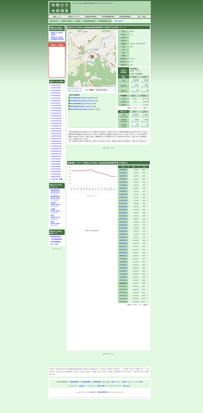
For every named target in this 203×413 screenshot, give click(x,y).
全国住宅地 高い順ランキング (55, 217)
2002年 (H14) (123, 243)
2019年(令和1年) (56, 103)
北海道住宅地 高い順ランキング (55, 204)
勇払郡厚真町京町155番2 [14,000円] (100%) (83, 98)
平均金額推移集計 (108, 16)
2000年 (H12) (123, 249)
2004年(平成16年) (56, 141)
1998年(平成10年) (56, 156)
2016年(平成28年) (56, 111)
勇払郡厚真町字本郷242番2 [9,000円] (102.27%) (84, 109)
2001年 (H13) (123, 246)
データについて (90, 386)
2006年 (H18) (123, 231)
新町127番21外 (119, 21)
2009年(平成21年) (56, 128)
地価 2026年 (54, 21)
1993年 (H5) (123, 271)
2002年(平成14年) (56, 146)
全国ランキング (115, 382)
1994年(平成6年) (56, 166)
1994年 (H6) (123, 268)
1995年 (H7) (123, 265)
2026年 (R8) (123, 170)
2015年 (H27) (123, 203)
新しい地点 (142, 16)
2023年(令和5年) (56, 93)
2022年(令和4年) (56, 95)
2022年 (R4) (123, 182)
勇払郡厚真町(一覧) (104, 21)
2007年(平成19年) (56, 133)
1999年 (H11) (123, 252)
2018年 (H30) (123, 194)
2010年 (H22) (123, 219)
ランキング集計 (138, 382)
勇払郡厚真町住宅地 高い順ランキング (55, 192)
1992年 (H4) (123, 274)
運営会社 (81, 386)
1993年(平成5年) (56, 169)
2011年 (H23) (123, 216)
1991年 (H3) (123, 277)
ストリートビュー (75, 90)
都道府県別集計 (91, 16)
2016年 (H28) (123, 200)
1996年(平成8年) (56, 161)
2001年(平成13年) (56, 149)
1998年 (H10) (123, 255)
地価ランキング (74, 16)
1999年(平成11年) (56, 154)
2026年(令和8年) (56, 85)
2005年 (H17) (123, 234)
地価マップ (57, 16)
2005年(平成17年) (56, 138)
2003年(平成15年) (56, 144)
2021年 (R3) (123, 185)
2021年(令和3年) (56, 98)
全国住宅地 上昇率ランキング (55, 223)
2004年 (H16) (123, 237)
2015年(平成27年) (56, 113)
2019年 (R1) (123, 191)
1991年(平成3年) (56, 174)
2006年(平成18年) (56, 136)
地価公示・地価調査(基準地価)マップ (101, 392)
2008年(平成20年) (56, 131)
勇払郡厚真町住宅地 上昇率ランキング (55, 198)
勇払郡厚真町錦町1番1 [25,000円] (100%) (82, 103)
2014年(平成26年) (56, 116)
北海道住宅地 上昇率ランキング (55, 211)
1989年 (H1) (123, 283)
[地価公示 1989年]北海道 (57, 34)
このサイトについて (115, 386)
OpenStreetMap (112, 86)
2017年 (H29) (123, 197)
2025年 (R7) (123, 173)
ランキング (135, 82)
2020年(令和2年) (56, 100)
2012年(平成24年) (56, 121)
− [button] (70, 36)
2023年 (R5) (123, 179)
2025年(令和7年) (56, 88)
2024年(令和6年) (56, 90)
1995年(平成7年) (56, 164)
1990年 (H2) (123, 280)
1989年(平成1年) (56, 179)
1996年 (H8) (123, 262)
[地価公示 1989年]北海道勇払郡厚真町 (57, 38)
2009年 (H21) (123, 222)
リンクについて (73, 386)
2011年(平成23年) (56, 123)
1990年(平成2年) (56, 177)
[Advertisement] (111, 9)
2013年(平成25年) (56, 118)
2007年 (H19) (123, 228)
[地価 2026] (60, 7)
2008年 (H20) (123, 225)
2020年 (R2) (123, 188)
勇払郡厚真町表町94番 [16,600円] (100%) (82, 106)
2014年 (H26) (123, 206)
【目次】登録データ (102, 386)
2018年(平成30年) (56, 106)
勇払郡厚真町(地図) (89, 21)
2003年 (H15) (123, 240)
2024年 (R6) (123, 176)
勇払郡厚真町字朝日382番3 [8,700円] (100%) (83, 101)
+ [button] (70, 33)
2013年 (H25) (123, 209)
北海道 (78, 21)
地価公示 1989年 (66, 21)
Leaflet (103, 86)
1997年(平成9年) (56, 159)
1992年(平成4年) (56, 171)
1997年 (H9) (123, 259)
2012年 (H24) (123, 213)
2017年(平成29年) (56, 108)
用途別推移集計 (125, 16)
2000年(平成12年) (56, 151)
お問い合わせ (126, 386)
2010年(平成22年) (56, 126)
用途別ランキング (127, 382)
